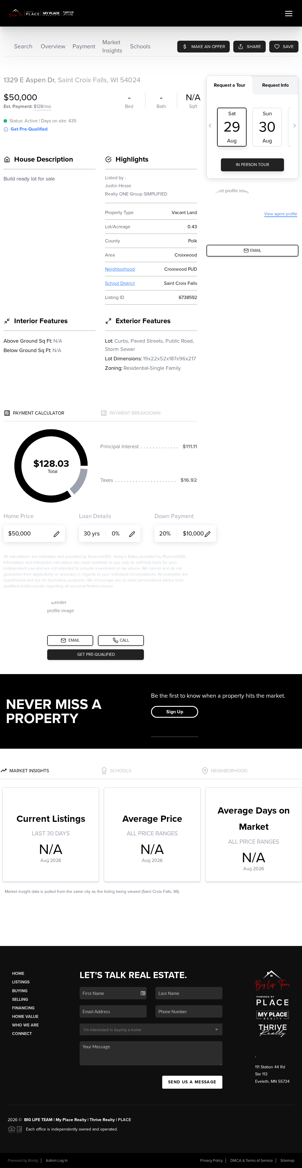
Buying (19, 990)
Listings (20, 982)
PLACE (124, 1119)
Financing (23, 1008)
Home (18, 973)
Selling (20, 999)
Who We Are (25, 1025)
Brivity (33, 1160)
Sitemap (287, 1160)
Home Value (25, 1016)
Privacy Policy (211, 1160)
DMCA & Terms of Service (251, 1160)
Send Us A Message (192, 1082)
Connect (22, 1033)
